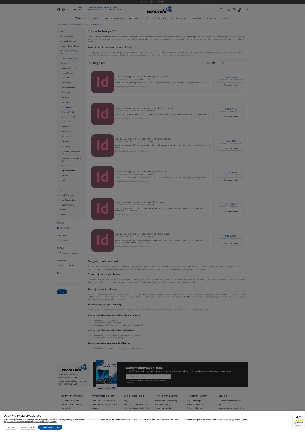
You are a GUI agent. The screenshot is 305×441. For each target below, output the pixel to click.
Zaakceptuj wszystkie (50, 427)
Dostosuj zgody (28, 427)
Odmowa (11, 427)
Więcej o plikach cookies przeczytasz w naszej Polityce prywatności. (30, 422)
